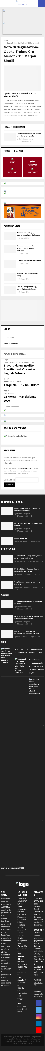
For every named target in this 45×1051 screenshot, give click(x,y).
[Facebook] (39, 1003)
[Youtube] (39, 1030)
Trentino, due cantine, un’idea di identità (27, 583)
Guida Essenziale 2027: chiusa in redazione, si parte (29, 134)
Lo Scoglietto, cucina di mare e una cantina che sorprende (28, 617)
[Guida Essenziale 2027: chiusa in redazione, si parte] (10, 137)
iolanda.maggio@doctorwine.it (39, 940)
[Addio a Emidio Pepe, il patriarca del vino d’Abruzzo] (10, 236)
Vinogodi (19, 574)
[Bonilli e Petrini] (7, 541)
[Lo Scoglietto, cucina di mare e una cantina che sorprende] (7, 619)
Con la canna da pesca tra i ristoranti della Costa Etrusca (26, 632)
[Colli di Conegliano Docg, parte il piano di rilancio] (10, 290)
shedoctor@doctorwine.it (38, 925)
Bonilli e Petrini (20, 538)
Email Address (9, 480)
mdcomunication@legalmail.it (22, 1009)
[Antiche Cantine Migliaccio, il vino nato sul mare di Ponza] (7, 559)
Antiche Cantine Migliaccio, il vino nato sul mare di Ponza (28, 556)
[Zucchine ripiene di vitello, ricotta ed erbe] (7, 604)
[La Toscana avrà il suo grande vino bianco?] (7, 526)
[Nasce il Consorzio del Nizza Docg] (10, 277)
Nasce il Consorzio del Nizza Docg (28, 274)
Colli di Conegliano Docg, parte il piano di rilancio (27, 287)
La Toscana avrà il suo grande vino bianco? (28, 524)
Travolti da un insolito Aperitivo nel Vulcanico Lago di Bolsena (19, 369)
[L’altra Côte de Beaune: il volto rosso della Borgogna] (7, 572)
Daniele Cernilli (21, 541)
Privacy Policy (27, 1043)
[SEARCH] (38, 337)
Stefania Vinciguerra (26, 139)
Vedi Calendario (12, 406)
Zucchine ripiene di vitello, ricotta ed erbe (28, 602)
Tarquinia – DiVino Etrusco (21, 385)
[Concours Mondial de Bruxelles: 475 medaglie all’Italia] (10, 249)
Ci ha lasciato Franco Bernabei (29, 260)
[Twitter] (39, 1010)
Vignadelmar (20, 561)
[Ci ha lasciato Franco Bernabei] (10, 264)
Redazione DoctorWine (24, 607)
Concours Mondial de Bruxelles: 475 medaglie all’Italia (26, 248)
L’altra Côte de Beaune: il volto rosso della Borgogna (26, 570)
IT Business (18, 1039)
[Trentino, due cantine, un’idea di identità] (7, 585)
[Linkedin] (39, 1023)
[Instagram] (39, 1016)
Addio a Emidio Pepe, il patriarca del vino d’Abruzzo (28, 234)
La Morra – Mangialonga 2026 (20, 398)
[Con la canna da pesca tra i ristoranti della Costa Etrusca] (7, 634)
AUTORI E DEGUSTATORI (38, 982)
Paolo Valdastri (21, 637)
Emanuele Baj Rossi (23, 587)
